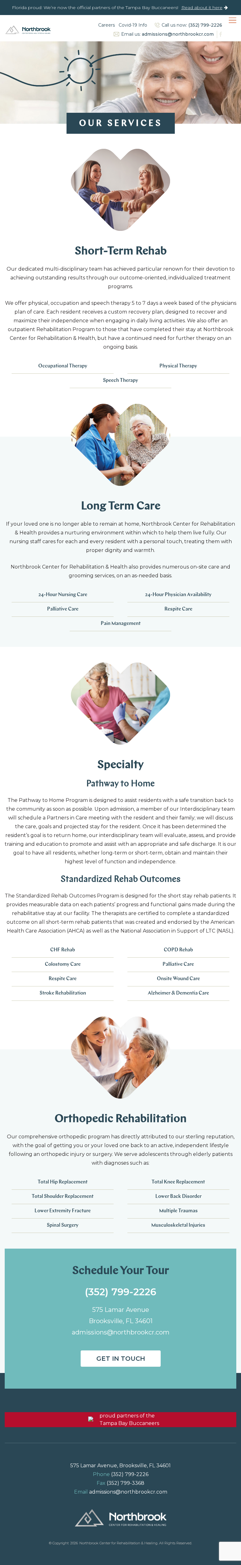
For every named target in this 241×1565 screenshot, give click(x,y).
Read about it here (201, 7)
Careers (106, 25)
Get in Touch (120, 1358)
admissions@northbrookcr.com (178, 34)
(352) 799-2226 (205, 25)
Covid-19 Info (133, 25)
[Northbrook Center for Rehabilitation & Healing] (28, 29)
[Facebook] (219, 34)
